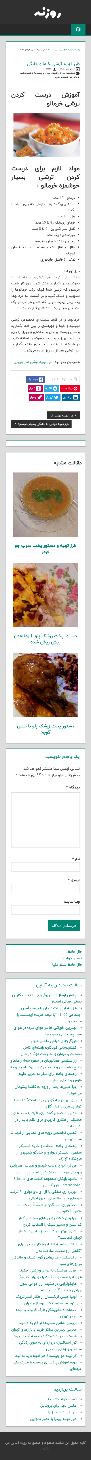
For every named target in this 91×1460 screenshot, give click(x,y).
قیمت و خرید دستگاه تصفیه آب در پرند (45, 1336)
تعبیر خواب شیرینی (61, 1399)
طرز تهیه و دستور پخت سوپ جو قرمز (45, 549)
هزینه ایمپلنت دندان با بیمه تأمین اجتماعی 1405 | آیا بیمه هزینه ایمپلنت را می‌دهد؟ (49, 1015)
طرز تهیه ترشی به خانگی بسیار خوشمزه (43, 424)
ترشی (30, 73)
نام (76, 859)
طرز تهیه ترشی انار (61, 416)
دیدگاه (73, 787)
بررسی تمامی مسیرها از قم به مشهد (48, 1323)
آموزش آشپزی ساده (57, 49)
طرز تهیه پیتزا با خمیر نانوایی (53, 1419)
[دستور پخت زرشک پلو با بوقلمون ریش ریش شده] (45, 626)
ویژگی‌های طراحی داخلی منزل (54, 1041)
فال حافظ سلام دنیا (67, 964)
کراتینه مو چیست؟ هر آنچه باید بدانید (46, 1356)
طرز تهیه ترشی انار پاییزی (33, 362)
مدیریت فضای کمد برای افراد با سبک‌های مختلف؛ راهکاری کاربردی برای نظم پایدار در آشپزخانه (47, 1120)
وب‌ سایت (72, 901)
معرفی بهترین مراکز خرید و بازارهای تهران (44, 1329)
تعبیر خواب (72, 958)
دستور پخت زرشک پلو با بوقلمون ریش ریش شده (45, 639)
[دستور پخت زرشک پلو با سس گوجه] (45, 716)
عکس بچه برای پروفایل (58, 1405)
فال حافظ (74, 951)
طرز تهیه (67, 77)
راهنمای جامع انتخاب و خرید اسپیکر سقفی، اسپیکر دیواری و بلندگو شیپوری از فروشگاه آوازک (49, 1152)
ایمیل (74, 880)
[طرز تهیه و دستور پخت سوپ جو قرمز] (45, 536)
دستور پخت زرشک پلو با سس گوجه (45, 729)
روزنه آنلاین (74, 49)
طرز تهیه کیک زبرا (62, 1412)
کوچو (57, 77)
